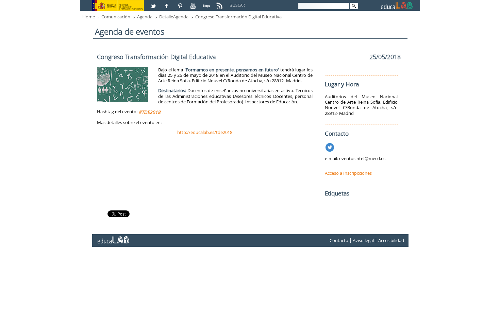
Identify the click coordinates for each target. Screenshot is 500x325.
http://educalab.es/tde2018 (204, 132)
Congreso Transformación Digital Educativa (238, 17)
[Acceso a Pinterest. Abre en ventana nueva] (180, 3)
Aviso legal (363, 241)
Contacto (339, 241)
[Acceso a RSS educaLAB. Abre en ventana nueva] (220, 3)
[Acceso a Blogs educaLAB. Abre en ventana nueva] (207, 3)
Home (88, 17)
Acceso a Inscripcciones (348, 173)
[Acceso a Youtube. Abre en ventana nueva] (194, 3)
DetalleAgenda (173, 17)
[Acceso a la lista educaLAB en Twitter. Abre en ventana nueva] (154, 3)
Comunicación (115, 17)
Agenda (144, 17)
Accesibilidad (391, 241)
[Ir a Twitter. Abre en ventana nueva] (330, 146)
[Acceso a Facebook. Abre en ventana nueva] (167, 3)
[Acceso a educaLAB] (113, 237)
